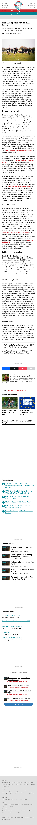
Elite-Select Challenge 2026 (11, 615)
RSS (19, 812)
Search (32, 8)
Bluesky (26, 810)
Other (8, 793)
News (3, 14)
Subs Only (32, 14)
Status (33, 784)
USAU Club (12, 617)
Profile (23, 793)
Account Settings (28, 804)
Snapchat (4, 812)
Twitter (21, 810)
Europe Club (10, 390)
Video (8, 795)
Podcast (13, 793)
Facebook (10, 810)
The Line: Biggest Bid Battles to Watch (18, 502)
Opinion (4, 793)
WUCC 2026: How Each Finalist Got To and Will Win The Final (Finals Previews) (19, 492)
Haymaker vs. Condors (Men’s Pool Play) (23, 570)
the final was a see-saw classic (19, 186)
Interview (20, 791)
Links (25, 791)
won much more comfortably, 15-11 (19, 151)
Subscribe (31, 6)
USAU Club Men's (24, 558)
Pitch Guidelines (27, 784)
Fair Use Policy (15, 784)
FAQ (8, 806)
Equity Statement (6, 784)
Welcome (4, 804)
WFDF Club (12, 623)
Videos (25, 14)
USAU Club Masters (13, 640)
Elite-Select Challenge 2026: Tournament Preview (19, 512)
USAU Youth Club (13, 628)
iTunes (15, 812)
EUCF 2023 (16, 390)
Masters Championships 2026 (12, 638)
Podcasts (17, 14)
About (3, 782)
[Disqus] (18, 450)
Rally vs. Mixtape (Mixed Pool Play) (22, 563)
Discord (5, 6)
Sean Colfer (13, 33)
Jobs (21, 784)
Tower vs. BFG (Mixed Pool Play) (21, 548)
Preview (18, 793)
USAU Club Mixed (24, 551)
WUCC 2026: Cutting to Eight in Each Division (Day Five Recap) (17, 506)
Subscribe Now (18, 704)
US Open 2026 (6, 632)
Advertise (8, 782)
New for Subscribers (13, 804)
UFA (11, 799)
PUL (14, 799)
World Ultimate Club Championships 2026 (16, 621)
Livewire (13, 795)
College (18, 11)
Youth (26, 11)
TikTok (31, 810)
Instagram (16, 810)
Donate (25, 782)
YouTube (4, 810)
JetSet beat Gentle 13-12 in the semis (15, 232)
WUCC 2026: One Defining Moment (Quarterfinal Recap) (17, 497)
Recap (32, 793)
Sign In (32, 3)
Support (4, 806)
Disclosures (19, 782)
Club (12, 11)
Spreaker (10, 812)
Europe (33, 11)
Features (4, 791)
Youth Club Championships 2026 (13, 626)
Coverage (14, 791)
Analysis (9, 791)
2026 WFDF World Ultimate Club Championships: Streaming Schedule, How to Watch (19, 486)
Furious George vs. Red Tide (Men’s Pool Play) (22, 578)
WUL (17, 799)
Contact (14, 782)
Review (3, 795)
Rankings (10, 14)
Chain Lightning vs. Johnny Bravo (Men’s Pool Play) (21, 555)
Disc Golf (5, 8)
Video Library (6, 786)
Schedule (5, 3)
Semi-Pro (4, 11)
